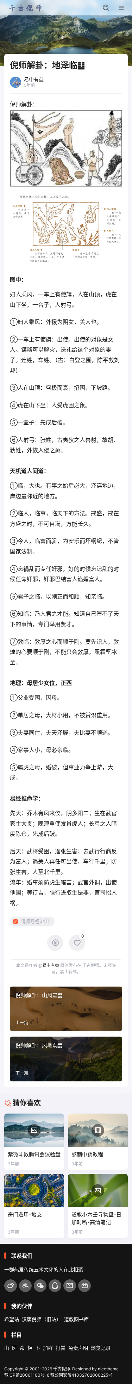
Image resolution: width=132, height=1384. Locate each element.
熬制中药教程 (87, 1154)
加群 (48, 1348)
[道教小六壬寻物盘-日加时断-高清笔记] (98, 1190)
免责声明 (78, 1348)
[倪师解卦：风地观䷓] (66, 1059)
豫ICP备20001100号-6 (26, 1375)
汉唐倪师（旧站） (41, 1319)
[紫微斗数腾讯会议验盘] (34, 1130)
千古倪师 (61, 1368)
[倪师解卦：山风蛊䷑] (66, 1009)
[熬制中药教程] (98, 1130)
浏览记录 (101, 1348)
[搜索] (106, 7)
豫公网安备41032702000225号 (81, 1375)
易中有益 (50, 965)
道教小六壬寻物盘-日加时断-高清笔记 (96, 1218)
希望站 (11, 1319)
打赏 (60, 1348)
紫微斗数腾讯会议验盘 (34, 1154)
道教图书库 (76, 1319)
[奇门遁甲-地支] (34, 1190)
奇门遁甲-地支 (25, 1214)
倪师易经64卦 (35, 921)
